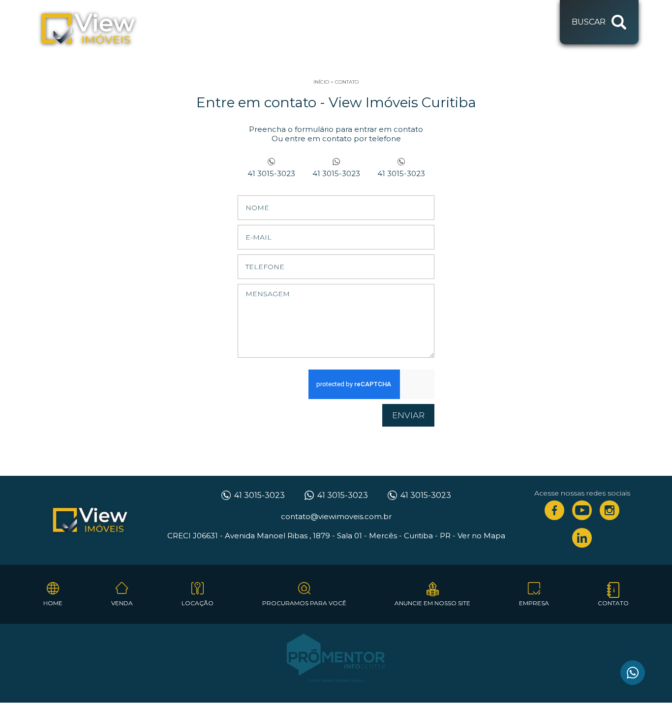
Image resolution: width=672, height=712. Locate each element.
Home (52, 603)
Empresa (534, 603)
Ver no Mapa (481, 535)
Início (321, 82)
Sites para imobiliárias (336, 680)
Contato (347, 82)
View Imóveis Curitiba (90, 520)
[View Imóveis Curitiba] (88, 29)
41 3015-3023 (271, 173)
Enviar (408, 415)
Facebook (554, 510)
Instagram (609, 510)
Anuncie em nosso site (432, 603)
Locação (198, 603)
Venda (122, 603)
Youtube (582, 510)
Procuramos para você (304, 603)
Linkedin (582, 538)
